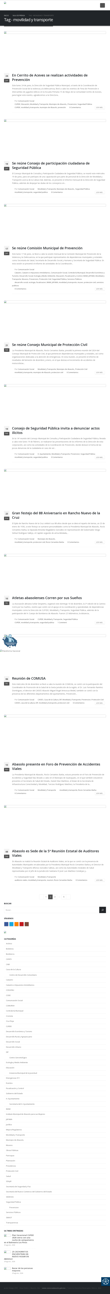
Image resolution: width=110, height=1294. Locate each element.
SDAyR (8, 1181)
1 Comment (62, 622)
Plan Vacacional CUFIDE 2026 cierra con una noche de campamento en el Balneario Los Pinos (19, 1239)
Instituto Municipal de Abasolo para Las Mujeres (25, 1114)
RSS (16, 924)
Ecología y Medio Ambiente (44, 276)
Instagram (27, 924)
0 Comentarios (75, 107)
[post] (7, 1237)
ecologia (32, 282)
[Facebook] (78, 5)
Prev (41, 897)
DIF (60, 700)
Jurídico (9, 1124)
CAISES (40, 700)
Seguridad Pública (85, 104)
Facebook (6, 924)
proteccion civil (90, 282)
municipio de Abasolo (48, 107)
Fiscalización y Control (73, 276)
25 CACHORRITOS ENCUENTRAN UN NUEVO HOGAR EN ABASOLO (16, 1255)
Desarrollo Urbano (13, 1047)
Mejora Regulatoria (14, 1129)
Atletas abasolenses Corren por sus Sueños (47, 597)
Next (68, 897)
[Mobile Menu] (102, 5)
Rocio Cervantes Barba (55, 542)
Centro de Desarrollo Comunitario (23, 975)
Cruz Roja (10, 1021)
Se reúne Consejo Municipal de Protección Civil (49, 344)
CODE (8, 995)
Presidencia (11, 1166)
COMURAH (10, 1005)
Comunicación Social (26, 101)
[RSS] (87, 5)
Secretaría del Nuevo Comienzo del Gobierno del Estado (29, 1191)
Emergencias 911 (13, 1078)
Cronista (9, 1016)
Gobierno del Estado (14, 1093)
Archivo (9, 943)
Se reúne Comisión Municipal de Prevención (47, 248)
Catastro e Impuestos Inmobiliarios (36, 273)
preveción (62, 107)
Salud (8, 1176)
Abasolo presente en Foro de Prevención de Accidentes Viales (56, 766)
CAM (8, 964)
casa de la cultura (28, 703)
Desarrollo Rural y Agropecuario (19, 1036)
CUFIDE (17, 104)
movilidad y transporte (30, 107)
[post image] (55, 51)
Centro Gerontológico (18, 1057)
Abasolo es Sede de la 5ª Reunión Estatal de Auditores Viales (55, 853)
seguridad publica (40, 192)
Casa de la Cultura (51, 700)
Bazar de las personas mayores (22, 1269)
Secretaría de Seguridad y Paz (18, 1186)
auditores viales (21, 880)
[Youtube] (92, 5)
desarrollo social (21, 282)
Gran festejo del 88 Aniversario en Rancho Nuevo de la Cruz (56, 515)
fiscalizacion (41, 282)
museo (80, 282)
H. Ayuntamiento (44, 454)
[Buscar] (102, 910)
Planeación (10, 1160)
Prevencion (72, 104)
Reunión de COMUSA (29, 678)
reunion (50, 880)
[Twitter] (83, 5)
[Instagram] (96, 5)
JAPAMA (92, 276)
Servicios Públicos (74, 279)
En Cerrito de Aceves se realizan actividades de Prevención (50, 77)
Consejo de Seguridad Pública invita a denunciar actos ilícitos (56, 430)
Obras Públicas (12, 1150)
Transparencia (12, 1222)
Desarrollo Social (26, 276)
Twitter (11, 924)
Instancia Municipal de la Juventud (23, 1073)
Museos (25, 279)
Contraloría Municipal (76, 273)
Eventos (9, 1083)
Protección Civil (45, 279)
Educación (25, 104)
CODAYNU (10, 990)
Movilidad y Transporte (39, 104)
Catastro (18, 273)
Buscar (7, 903)
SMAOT (9, 1217)
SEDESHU (10, 1197)
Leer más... (100, 107)
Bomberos (10, 954)
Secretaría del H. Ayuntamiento (22, 1104)
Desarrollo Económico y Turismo (19, 1031)
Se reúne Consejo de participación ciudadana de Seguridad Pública (51, 165)
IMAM (85, 276)
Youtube (22, 924)
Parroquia (10, 1155)
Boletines (10, 949)
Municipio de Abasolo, (58, 104)
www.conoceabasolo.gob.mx (53, 1288)
